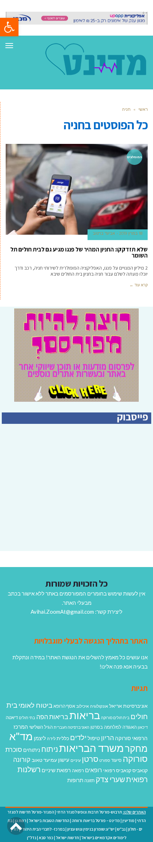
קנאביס (140, 770)
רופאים (93, 769)
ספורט (104, 760)
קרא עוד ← (139, 284)
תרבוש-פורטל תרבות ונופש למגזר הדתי (89, 812)
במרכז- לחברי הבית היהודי (43, 829)
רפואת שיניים (56, 770)
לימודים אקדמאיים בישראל (103, 837)
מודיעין (128, 820)
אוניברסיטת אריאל (128, 706)
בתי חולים (27, 717)
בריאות (84, 715)
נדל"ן (31, 837)
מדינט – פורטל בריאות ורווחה (96, 820)
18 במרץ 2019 (130, 233)
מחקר (136, 748)
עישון (63, 760)
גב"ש (121, 829)
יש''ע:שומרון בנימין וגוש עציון (91, 829)
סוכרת (13, 749)
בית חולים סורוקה (115, 717)
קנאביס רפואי (117, 770)
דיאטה (12, 717)
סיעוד (116, 760)
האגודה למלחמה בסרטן (113, 727)
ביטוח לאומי (35, 705)
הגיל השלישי (41, 727)
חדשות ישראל (67, 837)
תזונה (89, 780)
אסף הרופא (64, 706)
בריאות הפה (52, 717)
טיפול (94, 738)
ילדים (78, 737)
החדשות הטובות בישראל (49, 820)
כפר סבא (46, 837)
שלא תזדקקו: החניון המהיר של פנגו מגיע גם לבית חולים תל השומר (79, 252)
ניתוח (49, 749)
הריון (107, 738)
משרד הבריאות (91, 748)
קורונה (22, 759)
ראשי (143, 109)
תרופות (75, 780)
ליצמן (40, 738)
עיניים (75, 760)
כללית (63, 738)
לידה (51, 738)
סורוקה (135, 759)
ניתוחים (31, 750)
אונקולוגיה (99, 706)
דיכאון (143, 727)
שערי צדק (110, 779)
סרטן (90, 759)
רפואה (78, 770)
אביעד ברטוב (104, 233)
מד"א (21, 736)
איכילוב (82, 706)
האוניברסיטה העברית (71, 727)
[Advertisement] (91, 500)
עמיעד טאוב (44, 760)
